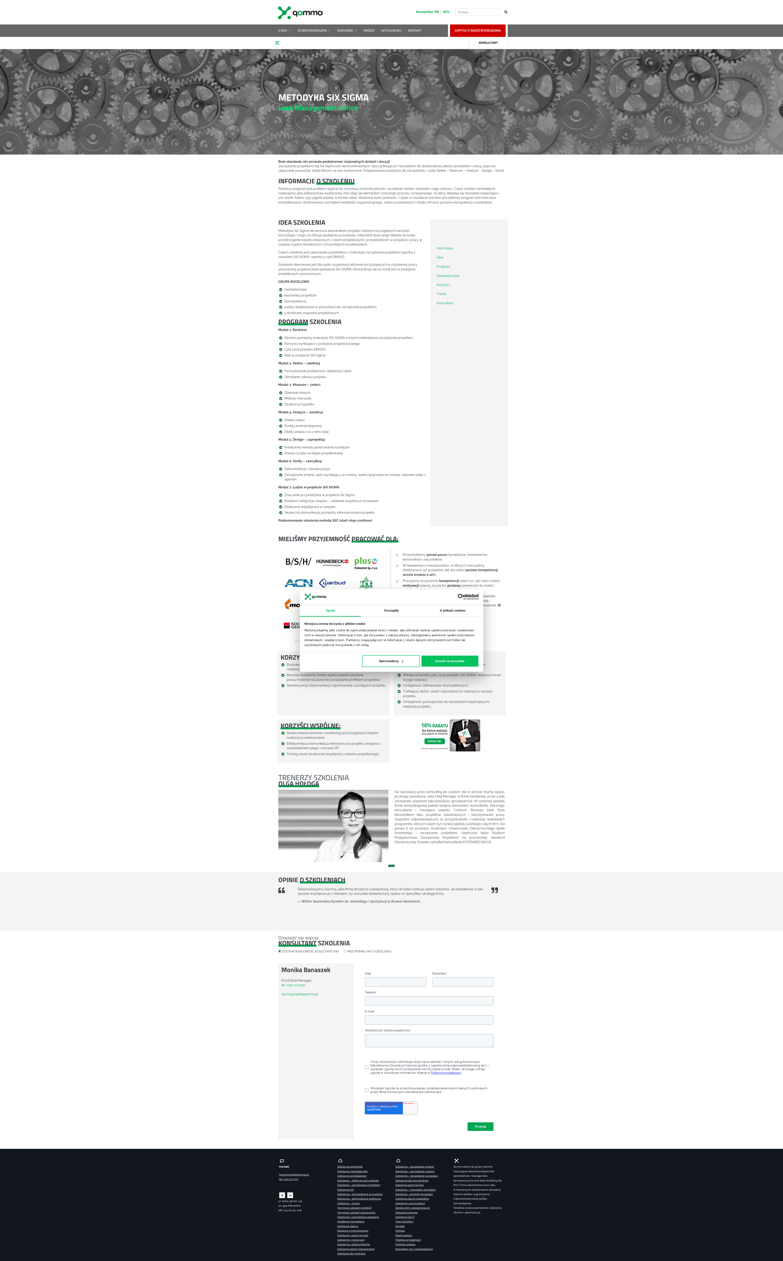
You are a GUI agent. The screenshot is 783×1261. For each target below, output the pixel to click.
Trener (442, 294)
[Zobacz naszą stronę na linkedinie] (290, 1195)
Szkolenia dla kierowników (412, 1180)
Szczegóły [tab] (391, 610)
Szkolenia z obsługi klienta (353, 1244)
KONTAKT (414, 30)
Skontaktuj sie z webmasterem (414, 1249)
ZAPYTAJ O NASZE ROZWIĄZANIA (478, 30)
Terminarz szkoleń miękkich (354, 1207)
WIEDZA (369, 30)
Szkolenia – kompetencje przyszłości (360, 1194)
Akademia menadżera (350, 1221)
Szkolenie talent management (356, 1249)
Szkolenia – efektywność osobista (358, 1180)
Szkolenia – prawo (348, 1203)
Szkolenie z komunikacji (410, 1203)
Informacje (445, 248)
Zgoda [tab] (330, 610)
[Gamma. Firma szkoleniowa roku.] (300, 12)
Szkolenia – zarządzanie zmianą (414, 1166)
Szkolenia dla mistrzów (351, 1253)
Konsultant (445, 303)
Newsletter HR (427, 12)
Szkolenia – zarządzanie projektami (358, 1185)
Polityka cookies (405, 1244)
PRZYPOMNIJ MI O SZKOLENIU (369, 951)
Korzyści (443, 285)
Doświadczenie (448, 276)
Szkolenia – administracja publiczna (359, 1198)
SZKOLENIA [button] (345, 30)
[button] (286, 593)
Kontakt (400, 1226)
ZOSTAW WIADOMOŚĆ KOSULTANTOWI (310, 951)
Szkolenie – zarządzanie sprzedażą (416, 1175)
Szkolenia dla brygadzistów (412, 1198)
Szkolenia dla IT (405, 1217)
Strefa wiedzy (403, 1235)
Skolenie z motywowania (352, 1230)
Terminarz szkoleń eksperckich (356, 1212)
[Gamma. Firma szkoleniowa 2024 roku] (279, 42)
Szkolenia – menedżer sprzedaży (415, 1189)
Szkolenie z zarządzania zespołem (358, 1217)
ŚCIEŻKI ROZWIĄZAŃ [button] (312, 30)
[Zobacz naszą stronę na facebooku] (282, 1195)
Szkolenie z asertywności (352, 1235)
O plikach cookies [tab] (453, 610)
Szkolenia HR (345, 1189)
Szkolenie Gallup (347, 1226)
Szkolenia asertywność (409, 1185)
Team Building (404, 1221)
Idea (440, 257)
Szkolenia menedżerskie (352, 1171)
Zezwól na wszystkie (449, 661)
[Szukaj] (505, 12)
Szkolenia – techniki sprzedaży (414, 1194)
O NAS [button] (282, 30)
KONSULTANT (488, 42)
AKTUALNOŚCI (391, 30)
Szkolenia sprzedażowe (351, 1175)
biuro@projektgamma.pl (299, 994)
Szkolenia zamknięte (350, 1166)
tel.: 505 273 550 (293, 985)
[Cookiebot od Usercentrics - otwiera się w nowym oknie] (461, 597)
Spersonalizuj (388, 661)
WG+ (446, 12)
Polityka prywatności (408, 1239)
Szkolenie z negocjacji (351, 1239)
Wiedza (400, 1230)
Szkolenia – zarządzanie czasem (415, 1171)
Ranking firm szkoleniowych (412, 1207)
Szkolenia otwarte (406, 1212)
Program (443, 267)
